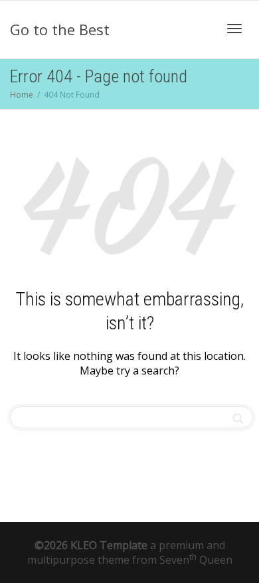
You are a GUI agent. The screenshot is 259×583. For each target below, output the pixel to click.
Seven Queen (195, 559)
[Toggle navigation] (234, 28)
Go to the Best (60, 29)
